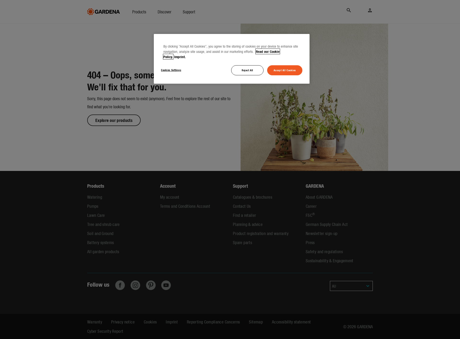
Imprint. (180, 56)
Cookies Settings (171, 70)
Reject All (247, 70)
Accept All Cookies (285, 70)
